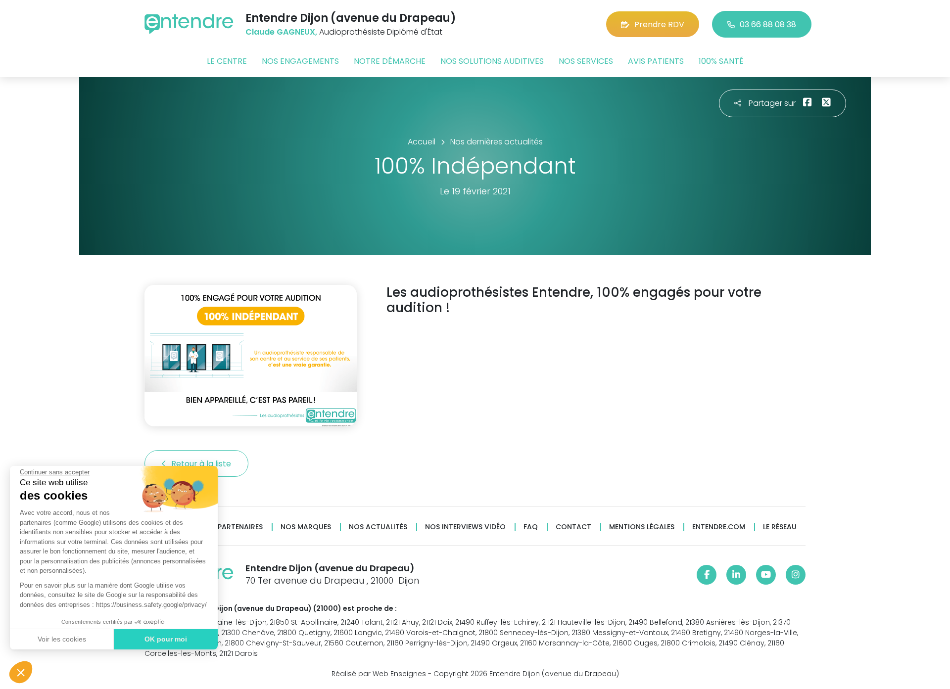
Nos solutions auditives (492, 61)
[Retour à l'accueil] (189, 24)
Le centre (227, 61)
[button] (21, 672)
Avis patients (656, 61)
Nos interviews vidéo (465, 527)
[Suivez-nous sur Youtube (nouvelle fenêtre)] (766, 575)
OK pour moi (165, 639)
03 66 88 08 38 (768, 24)
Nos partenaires (232, 527)
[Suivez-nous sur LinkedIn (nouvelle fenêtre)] (736, 575)
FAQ (530, 527)
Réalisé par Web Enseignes (379, 674)
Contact (573, 527)
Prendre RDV (659, 24)
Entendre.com (718, 527)
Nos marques (306, 527)
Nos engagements (300, 61)
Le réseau (780, 527)
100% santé (721, 61)
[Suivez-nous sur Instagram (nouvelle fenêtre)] (796, 575)
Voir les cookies (62, 639)
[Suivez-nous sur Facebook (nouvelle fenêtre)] (706, 575)
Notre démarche (390, 61)
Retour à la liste (202, 463)
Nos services (586, 61)
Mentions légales (641, 527)
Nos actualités (378, 527)
